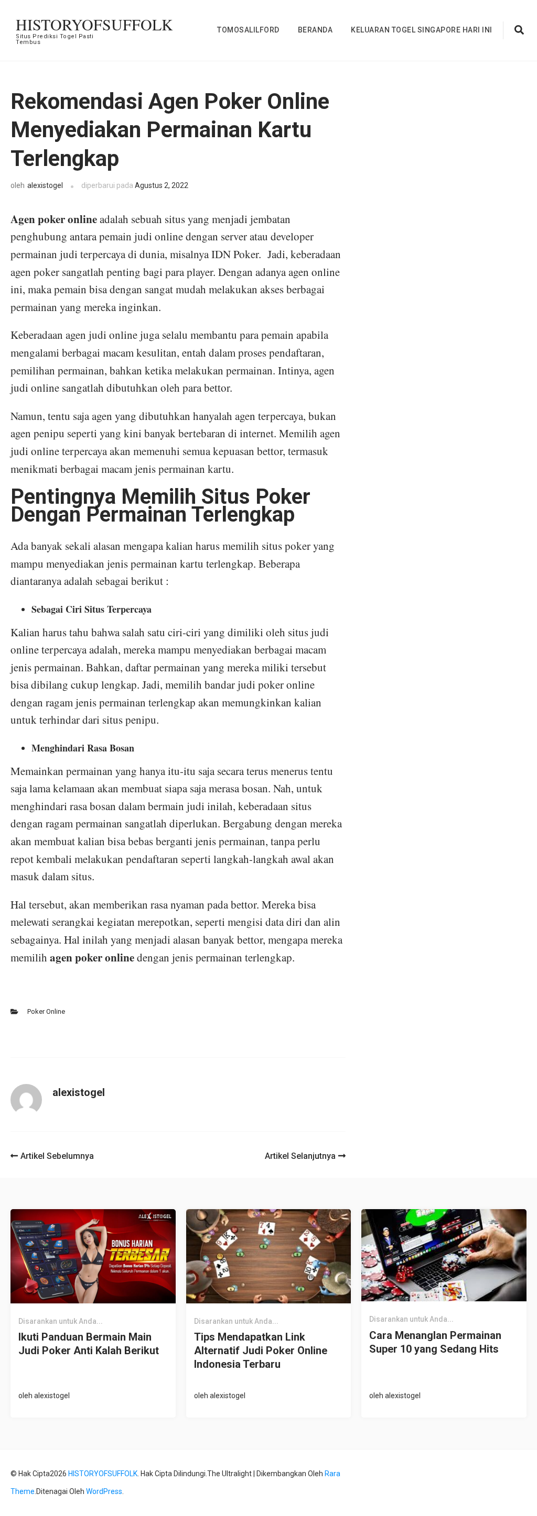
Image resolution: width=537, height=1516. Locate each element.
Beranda (315, 30)
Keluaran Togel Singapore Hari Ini (421, 30)
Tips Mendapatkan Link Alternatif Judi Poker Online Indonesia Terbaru (260, 1350)
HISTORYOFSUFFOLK (94, 24)
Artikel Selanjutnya (300, 1156)
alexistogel (45, 185)
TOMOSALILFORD (248, 30)
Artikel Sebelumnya (57, 1156)
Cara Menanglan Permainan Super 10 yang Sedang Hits (435, 1342)
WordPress (104, 1491)
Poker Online (46, 1011)
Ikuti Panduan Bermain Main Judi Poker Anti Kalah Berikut (88, 1344)
